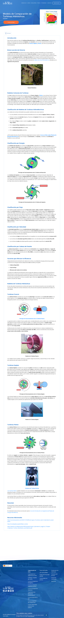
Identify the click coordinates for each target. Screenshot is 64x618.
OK (46, 614)
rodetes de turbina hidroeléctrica (41, 60)
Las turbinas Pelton (12, 490)
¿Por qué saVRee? (44, 572)
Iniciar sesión (56, 3)
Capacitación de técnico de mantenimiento (31, 593)
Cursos (28, 3)
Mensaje (9, 33)
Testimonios (43, 3)
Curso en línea (11, 22)
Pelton (39, 43)
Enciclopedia (34, 3)
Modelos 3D (24, 3)
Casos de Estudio (44, 570)
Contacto (49, 3)
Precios (39, 3)
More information (31, 616)
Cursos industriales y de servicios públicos (32, 606)
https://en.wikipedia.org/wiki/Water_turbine (17, 524)
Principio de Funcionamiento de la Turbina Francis (32, 318)
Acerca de (53, 581)
